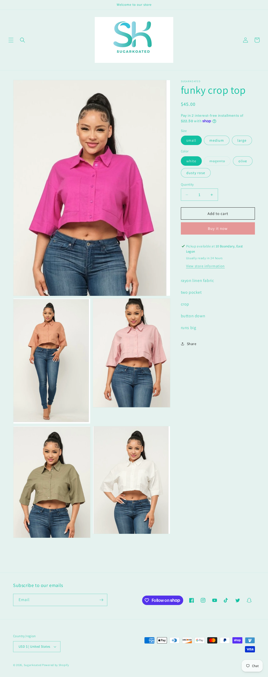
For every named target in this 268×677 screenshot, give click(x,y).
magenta (220, 162)
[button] (11, 40)
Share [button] (192, 343)
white (191, 161)
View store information (205, 266)
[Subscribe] (101, 600)
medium (216, 140)
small (191, 140)
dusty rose (195, 172)
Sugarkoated (33, 665)
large (242, 140)
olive (242, 161)
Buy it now (218, 228)
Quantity (187, 184)
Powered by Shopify (55, 665)
